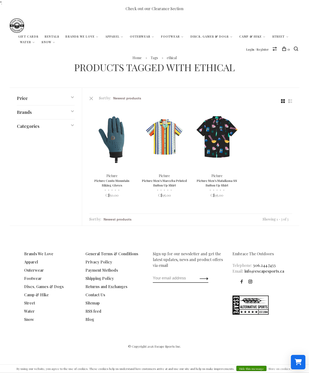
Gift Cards (28, 36)
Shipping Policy (99, 278)
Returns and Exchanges (106, 286)
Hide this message (251, 369)
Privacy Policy (98, 261)
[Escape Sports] (250, 313)
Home (137, 57)
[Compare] (275, 49)
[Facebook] (242, 281)
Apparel (112, 36)
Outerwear (140, 36)
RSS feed (93, 311)
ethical (172, 57)
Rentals (52, 36)
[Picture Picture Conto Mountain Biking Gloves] (112, 137)
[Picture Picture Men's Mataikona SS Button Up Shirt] (217, 137)
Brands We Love (80, 36)
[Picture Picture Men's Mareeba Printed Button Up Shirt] (164, 137)
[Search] (296, 49)
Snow (46, 42)
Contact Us (95, 294)
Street (278, 36)
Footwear (170, 36)
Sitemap (92, 302)
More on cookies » (280, 369)
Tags (154, 57)
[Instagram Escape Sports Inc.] (250, 281)
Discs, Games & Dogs (209, 36)
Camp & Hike (250, 36)
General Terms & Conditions (111, 253)
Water (25, 42)
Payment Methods (101, 270)
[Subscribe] (202, 278)
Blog (89, 319)
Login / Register (257, 49)
